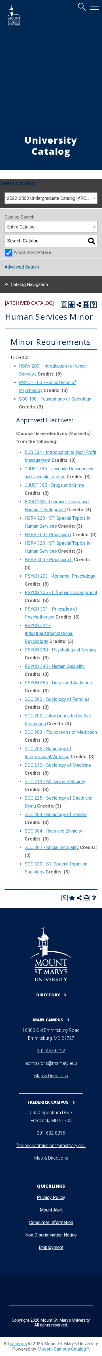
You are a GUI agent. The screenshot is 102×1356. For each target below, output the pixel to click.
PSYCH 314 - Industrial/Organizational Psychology (49, 633)
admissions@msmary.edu (51, 1063)
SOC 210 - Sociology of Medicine (58, 765)
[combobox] (51, 198)
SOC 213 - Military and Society (55, 781)
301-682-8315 (51, 1133)
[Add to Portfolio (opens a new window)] (71, 304)
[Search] (91, 241)
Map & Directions (51, 1075)
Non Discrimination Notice (51, 1235)
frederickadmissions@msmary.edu (51, 1145)
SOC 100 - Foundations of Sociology (55, 399)
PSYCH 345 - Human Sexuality (55, 666)
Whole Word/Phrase (32, 252)
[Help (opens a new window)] (93, 304)
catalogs (18, 1343)
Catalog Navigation (29, 284)
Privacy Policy (51, 1197)
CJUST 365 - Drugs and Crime (54, 485)
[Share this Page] (79, 304)
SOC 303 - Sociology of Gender (56, 814)
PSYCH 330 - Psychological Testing (60, 650)
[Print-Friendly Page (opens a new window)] (86, 304)
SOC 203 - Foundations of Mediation (61, 732)
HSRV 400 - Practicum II (49, 559)
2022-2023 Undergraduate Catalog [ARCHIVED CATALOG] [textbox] (52, 198)
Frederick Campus (48, 1101)
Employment (51, 1247)
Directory (48, 994)
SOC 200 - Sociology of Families (57, 699)
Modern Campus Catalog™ (63, 1349)
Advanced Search (22, 267)
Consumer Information (51, 1222)
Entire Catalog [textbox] (21, 227)
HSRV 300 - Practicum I (48, 534)
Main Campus (48, 1019)
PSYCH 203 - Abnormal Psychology (60, 576)
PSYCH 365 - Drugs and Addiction (58, 683)
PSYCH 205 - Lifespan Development (61, 592)
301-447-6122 (51, 1050)
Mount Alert (51, 1210)
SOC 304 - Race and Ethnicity (53, 831)
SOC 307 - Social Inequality (52, 847)
